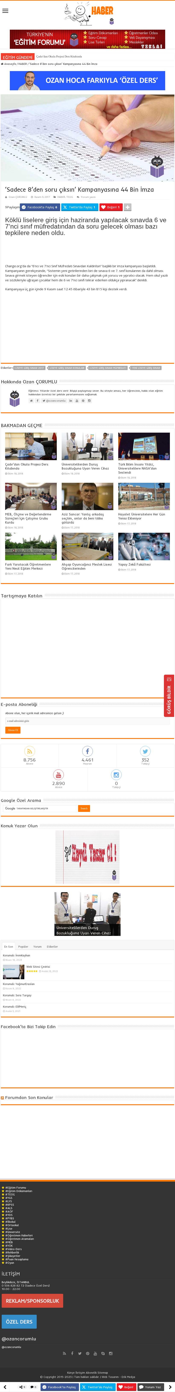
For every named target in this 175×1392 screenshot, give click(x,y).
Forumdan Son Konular (29, 1097)
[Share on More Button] (127, 207)
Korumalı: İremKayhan (16, 955)
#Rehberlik (12, 1252)
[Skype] (102, 1353)
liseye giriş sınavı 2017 (29, 367)
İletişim (80, 1372)
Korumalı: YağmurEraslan (19, 984)
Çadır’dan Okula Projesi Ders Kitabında (59, 56)
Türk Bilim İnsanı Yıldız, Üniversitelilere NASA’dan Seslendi (137, 468)
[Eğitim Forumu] (87, 39)
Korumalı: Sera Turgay (17, 995)
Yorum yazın (88, 196)
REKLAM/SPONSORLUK (32, 1300)
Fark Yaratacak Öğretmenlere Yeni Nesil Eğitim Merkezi (28, 566)
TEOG (69, 196)
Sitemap (103, 1372)
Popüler (23, 946)
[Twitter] (79, 1353)
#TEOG (10, 1194)
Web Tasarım (110, 1377)
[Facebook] (72, 1353)
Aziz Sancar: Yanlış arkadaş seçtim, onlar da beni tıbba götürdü (83, 518)
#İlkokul (10, 1221)
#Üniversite (12, 1232)
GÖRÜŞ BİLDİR (169, 699)
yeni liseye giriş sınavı (146, 367)
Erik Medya (128, 1377)
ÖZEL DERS (19, 1321)
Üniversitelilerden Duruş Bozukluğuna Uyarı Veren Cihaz (85, 466)
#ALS (8, 1208)
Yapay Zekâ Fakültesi (134, 564)
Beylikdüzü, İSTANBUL (15, 1282)
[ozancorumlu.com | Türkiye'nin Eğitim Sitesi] (87, 12)
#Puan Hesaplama (16, 1259)
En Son (8, 946)
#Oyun (9, 1262)
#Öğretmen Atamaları (19, 1238)
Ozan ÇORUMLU (18, 196)
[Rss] (64, 1353)
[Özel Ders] (87, 80)
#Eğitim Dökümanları (18, 1191)
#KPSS (9, 1204)
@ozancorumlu (19, 1339)
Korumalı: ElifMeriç (14, 1006)
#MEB (9, 1242)
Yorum (38, 946)
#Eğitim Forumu (15, 1187)
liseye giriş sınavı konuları (67, 367)
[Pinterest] (87, 1353)
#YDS (9, 1215)
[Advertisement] (87, 251)
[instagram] (110, 1353)
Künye (71, 1372)
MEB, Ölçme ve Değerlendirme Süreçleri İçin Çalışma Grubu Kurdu (28, 518)
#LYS (8, 1201)
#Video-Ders (13, 1249)
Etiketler (52, 946)
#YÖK (9, 1245)
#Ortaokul (12, 1225)
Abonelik (91, 1372)
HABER (22, 64)
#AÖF (9, 1211)
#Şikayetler (12, 1256)
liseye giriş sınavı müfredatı (108, 367)
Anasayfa (9, 64)
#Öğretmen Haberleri (19, 1235)
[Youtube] (95, 1353)
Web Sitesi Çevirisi (38, 966)
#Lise (8, 1228)
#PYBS (9, 1218)
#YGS (8, 1197)
